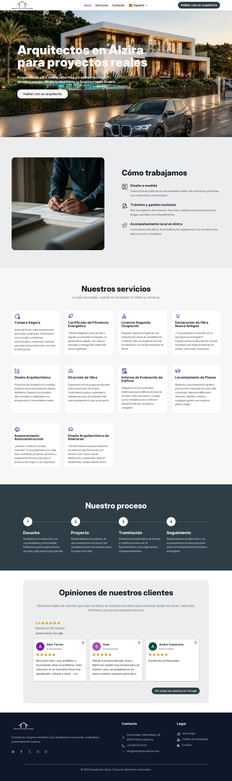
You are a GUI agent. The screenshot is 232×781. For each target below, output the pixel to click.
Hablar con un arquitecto (199, 5)
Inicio (87, 5)
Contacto (118, 5)
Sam (106, 644)
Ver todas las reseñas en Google (176, 691)
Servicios (101, 5)
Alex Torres (55, 644)
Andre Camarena (171, 644)
